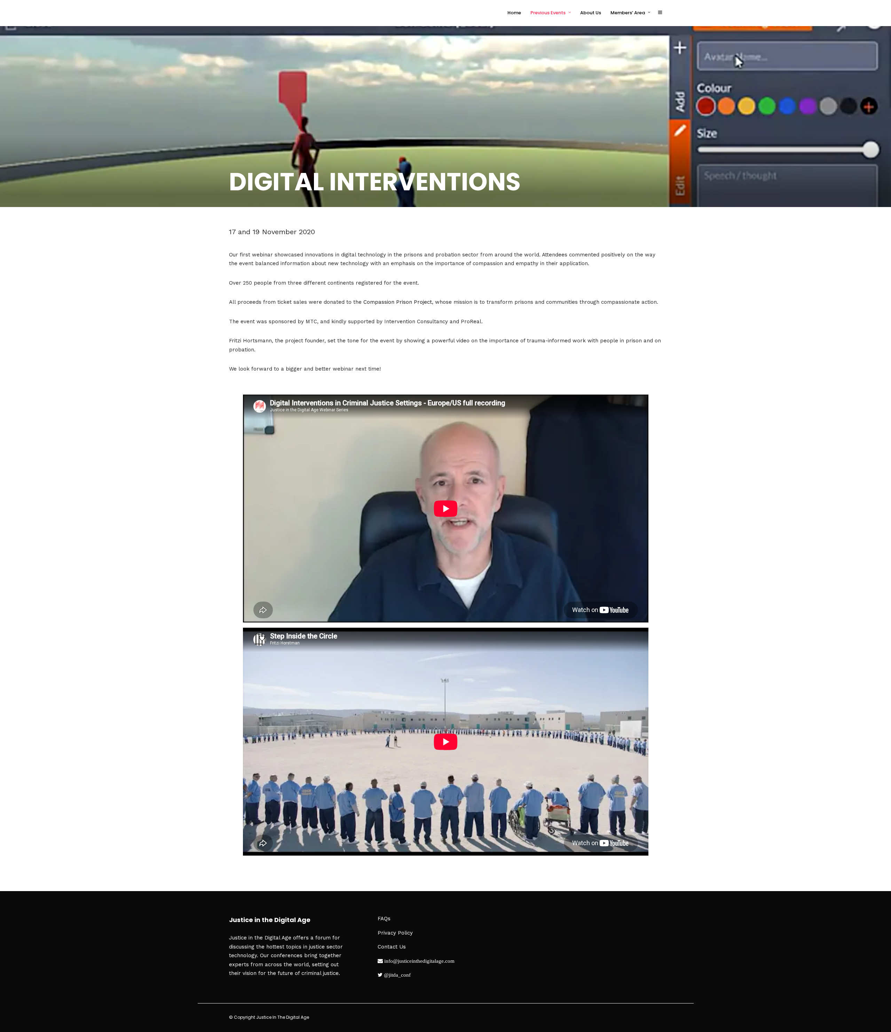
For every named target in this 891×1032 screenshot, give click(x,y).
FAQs (384, 918)
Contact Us (392, 947)
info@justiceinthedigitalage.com (419, 960)
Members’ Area (627, 12)
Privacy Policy (395, 933)
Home (514, 12)
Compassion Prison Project (397, 302)
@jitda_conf (397, 974)
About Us (590, 12)
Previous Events (548, 12)
